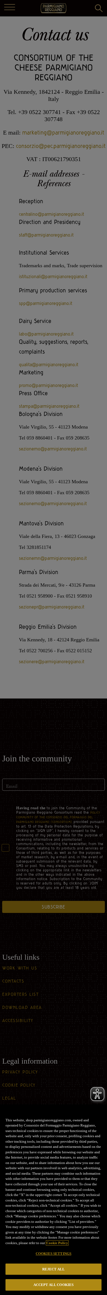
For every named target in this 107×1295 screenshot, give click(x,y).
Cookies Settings (53, 1254)
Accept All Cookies (53, 1285)
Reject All (53, 1269)
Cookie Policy (57, 1243)
